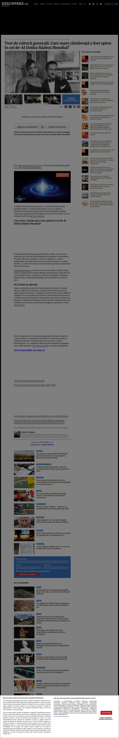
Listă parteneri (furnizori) (61, 716)
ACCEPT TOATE (106, 712)
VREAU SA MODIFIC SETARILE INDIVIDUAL (106, 718)
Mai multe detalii (18, 709)
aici (16, 725)
